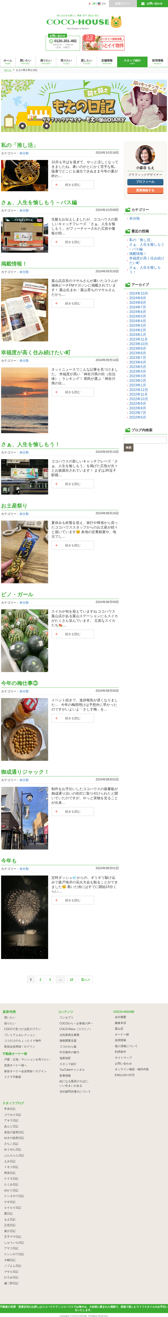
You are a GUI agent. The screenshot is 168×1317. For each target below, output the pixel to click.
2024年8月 (137, 302)
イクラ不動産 (12, 1077)
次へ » (85, 979)
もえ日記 (10, 1219)
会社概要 (120, 1017)
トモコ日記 (11, 1167)
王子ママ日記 (12, 1236)
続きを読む (72, 184)
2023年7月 (137, 358)
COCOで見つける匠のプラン (22, 1029)
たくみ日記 (11, 1184)
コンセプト (67, 1017)
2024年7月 (137, 307)
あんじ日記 (11, 1126)
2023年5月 (137, 367)
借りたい (10, 1023)
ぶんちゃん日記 (14, 1155)
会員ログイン (123, 3)
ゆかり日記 (11, 1190)
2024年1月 (137, 335)
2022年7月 (137, 413)
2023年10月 (138, 344)
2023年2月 (137, 380)
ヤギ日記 (10, 1202)
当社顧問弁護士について (75, 1091)
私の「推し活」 (19, 145)
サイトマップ (123, 1057)
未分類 (24, 153)
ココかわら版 (68, 1046)
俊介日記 (10, 1231)
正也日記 (10, 1225)
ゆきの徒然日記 (14, 1138)
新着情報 (65, 1075)
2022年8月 (137, 408)
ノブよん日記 (12, 1265)
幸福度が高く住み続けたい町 (36, 352)
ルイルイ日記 (12, 1207)
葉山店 (119, 1028)
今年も (9, 861)
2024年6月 (137, 312)
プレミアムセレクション (19, 1035)
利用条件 (120, 1051)
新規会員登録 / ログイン (19, 1046)
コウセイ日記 (12, 1114)
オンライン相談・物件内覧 (132, 1069)
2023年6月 (137, 362)
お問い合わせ (155, 3)
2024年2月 (137, 330)
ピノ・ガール (17, 594)
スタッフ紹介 (68, 1064)
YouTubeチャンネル (72, 1069)
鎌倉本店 (120, 1023)
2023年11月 (138, 339)
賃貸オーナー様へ (15, 1065)
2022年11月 (138, 394)
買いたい (10, 1017)
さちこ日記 (11, 1143)
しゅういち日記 (14, 1242)
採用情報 (120, 1040)
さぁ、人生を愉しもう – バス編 (39, 202)
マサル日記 (11, 1271)
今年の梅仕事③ (19, 683)
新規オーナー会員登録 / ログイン (25, 1071)
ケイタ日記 (11, 1178)
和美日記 (10, 1173)
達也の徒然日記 (14, 1132)
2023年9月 (137, 348)
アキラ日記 (11, 1120)
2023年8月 (137, 353)
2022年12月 (138, 390)
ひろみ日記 (11, 1277)
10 (71, 979)
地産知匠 (65, 1058)
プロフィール (145, 181)
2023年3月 (137, 376)
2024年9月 (137, 298)
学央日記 (10, 1108)
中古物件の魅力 (69, 1052)
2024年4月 (137, 321)
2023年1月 (137, 385)
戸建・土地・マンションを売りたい (27, 1059)
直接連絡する (145, 190)
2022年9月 (137, 403)
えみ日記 (10, 1161)
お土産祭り (14, 506)
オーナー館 (122, 1034)
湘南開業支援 (68, 1040)
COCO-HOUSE (79, 1316)
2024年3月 (137, 325)
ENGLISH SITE (125, 1075)
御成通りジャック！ (25, 772)
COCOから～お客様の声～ (76, 1023)
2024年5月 (137, 316)
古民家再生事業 (69, 1035)
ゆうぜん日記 (12, 1149)
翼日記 (8, 1213)
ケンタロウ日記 (14, 1196)
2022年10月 (138, 399)
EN (104, 3)
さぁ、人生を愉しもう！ (30, 444)
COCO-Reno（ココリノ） (76, 1029)
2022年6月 (137, 417)
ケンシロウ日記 (14, 1254)
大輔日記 (10, 1260)
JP (94, 3)
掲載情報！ (14, 264)
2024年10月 (138, 293)
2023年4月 (137, 371)
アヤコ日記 (11, 1248)
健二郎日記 (11, 1283)
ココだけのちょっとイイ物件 (22, 1040)
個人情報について (126, 1046)
